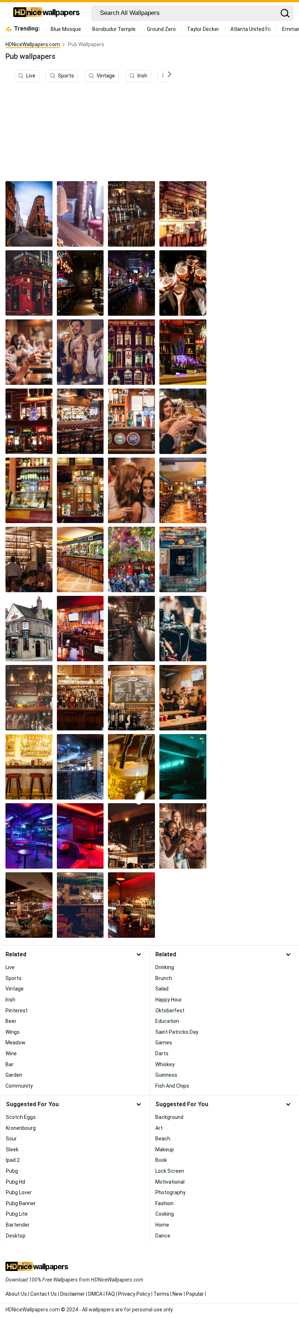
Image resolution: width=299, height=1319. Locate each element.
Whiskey (165, 1064)
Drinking (164, 967)
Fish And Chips (172, 1086)
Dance (162, 1236)
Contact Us (43, 1294)
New (177, 1294)
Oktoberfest (170, 1010)
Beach (162, 1138)
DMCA (95, 1294)
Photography (170, 1192)
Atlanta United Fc (250, 29)
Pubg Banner (21, 1203)
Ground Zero (161, 29)
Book (161, 1160)
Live (30, 76)
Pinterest (16, 1010)
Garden (13, 1075)
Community (19, 1086)
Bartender (18, 1225)
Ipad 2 (13, 1160)
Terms (161, 1294)
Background (169, 1117)
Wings (12, 1032)
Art (159, 1128)
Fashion (164, 1203)
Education (167, 1021)
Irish (142, 76)
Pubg (12, 1171)
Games (163, 1042)
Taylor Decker (203, 29)
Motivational (170, 1182)
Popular (195, 1294)
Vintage (106, 76)
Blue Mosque (66, 29)
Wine (11, 1053)
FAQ (110, 1294)
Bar (9, 1064)
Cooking (164, 1214)
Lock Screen (169, 1171)
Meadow (15, 1042)
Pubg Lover (19, 1192)
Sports (66, 76)
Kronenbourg (21, 1128)
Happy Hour (168, 1000)
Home (162, 1225)
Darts (161, 1053)
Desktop (16, 1236)
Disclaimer (72, 1294)
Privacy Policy (134, 1294)
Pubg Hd (15, 1182)
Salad (161, 989)
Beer (10, 1021)
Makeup (164, 1149)
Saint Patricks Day (176, 1032)
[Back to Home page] (46, 13)
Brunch (163, 978)
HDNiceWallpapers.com (32, 44)
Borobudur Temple (114, 29)
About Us (16, 1294)
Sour (11, 1138)
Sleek (12, 1149)
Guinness (166, 1075)
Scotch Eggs (21, 1117)
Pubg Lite (17, 1214)
